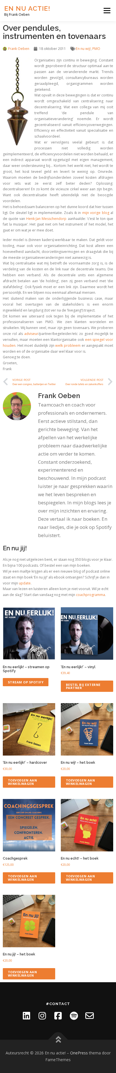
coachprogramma (90, 594)
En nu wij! (83, 48)
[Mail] (89, 1016)
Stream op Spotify (26, 682)
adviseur (31, 333)
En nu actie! (27, 8)
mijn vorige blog (95, 212)
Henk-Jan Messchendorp (46, 218)
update (25, 583)
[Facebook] (58, 1016)
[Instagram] (42, 1016)
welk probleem (68, 345)
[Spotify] (74, 1016)
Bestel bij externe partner (83, 686)
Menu (106, 10)
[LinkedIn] (26, 1016)
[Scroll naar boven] (58, 1040)
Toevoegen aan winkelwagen (22, 781)
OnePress (79, 1053)
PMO (96, 48)
